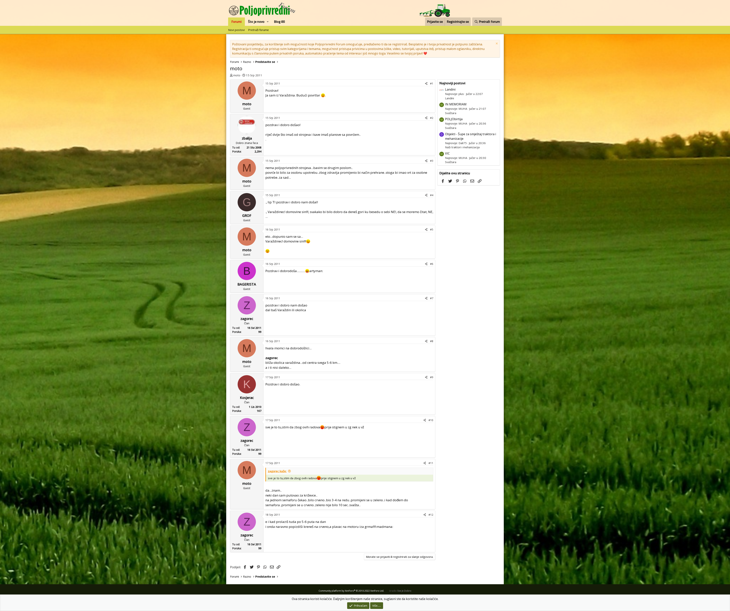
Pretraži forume (258, 30)
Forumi (236, 22)
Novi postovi (236, 30)
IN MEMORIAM (456, 104)
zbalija (247, 138)
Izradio (400, 590)
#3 (431, 161)
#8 (431, 341)
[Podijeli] (426, 83)
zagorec (246, 318)
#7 (431, 298)
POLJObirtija (454, 119)
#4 (431, 195)
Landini (450, 89)
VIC (447, 153)
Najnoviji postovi (452, 83)
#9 (431, 377)
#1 (431, 83)
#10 (430, 420)
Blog (277, 22)
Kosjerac (247, 397)
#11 (430, 463)
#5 (431, 229)
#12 (430, 514)
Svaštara (450, 113)
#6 (431, 264)
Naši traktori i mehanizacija (462, 147)
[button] (268, 21)
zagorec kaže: (277, 471)
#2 (431, 118)
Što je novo (256, 22)
